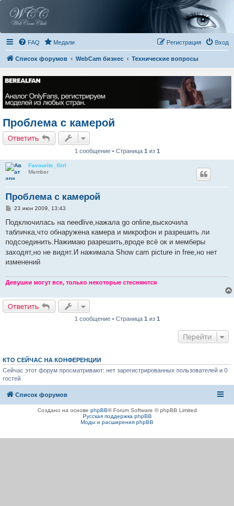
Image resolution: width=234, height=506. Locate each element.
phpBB (99, 410)
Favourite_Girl (47, 165)
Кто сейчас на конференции (52, 360)
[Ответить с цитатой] (203, 174)
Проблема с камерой (59, 123)
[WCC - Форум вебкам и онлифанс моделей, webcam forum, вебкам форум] (117, 16)
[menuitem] (29, 42)
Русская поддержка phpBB (117, 416)
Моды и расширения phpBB (117, 422)
